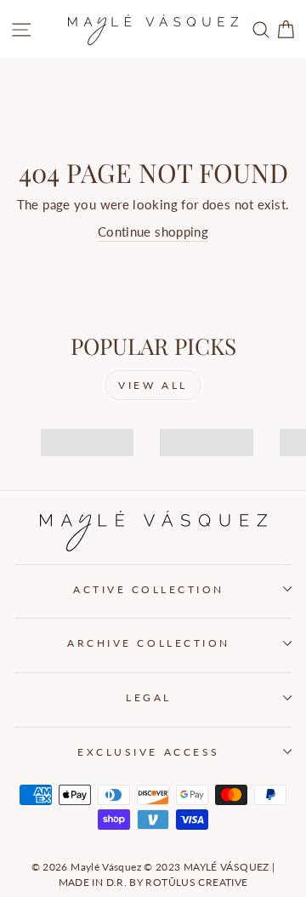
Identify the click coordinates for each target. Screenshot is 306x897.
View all (153, 385)
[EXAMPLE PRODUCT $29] (81, 427)
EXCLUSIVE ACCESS (148, 752)
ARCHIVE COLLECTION (148, 643)
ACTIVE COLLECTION (148, 589)
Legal (149, 697)
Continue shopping (153, 231)
